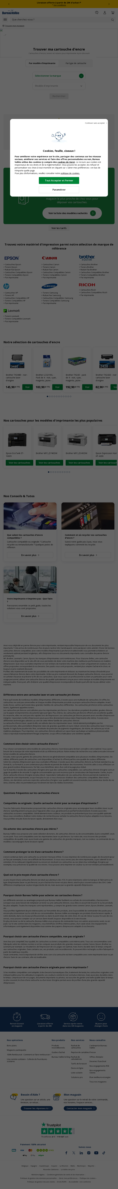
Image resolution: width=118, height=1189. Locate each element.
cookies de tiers (65, 162)
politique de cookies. (70, 173)
